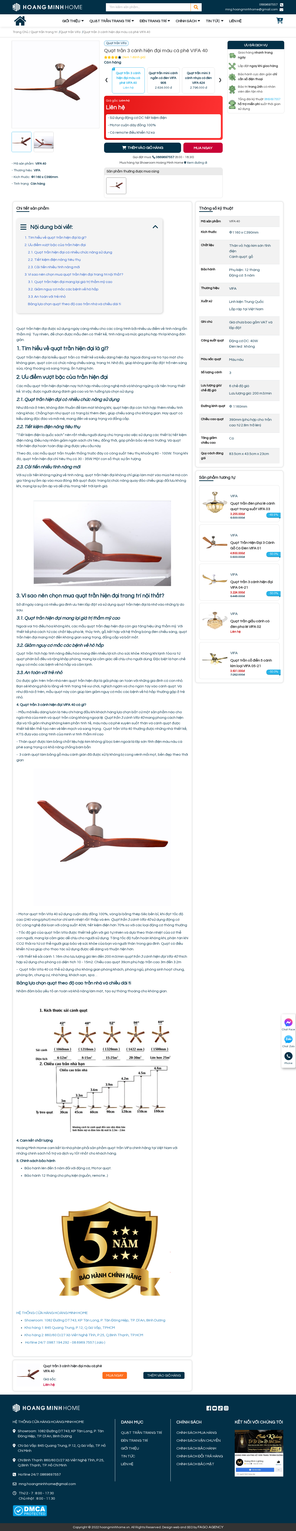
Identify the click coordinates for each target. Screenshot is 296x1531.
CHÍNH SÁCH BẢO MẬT (195, 1464)
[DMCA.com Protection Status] (30, 1510)
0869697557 (268, 4)
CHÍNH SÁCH (186, 21)
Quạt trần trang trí (44, 32)
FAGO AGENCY (210, 1527)
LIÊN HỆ (235, 21)
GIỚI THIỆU (71, 21)
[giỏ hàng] (279, 21)
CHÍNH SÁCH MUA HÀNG (196, 1433)
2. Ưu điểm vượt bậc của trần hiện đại (55, 245)
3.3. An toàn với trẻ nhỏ (47, 296)
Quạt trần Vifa (70, 32)
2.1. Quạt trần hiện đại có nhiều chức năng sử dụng (70, 252)
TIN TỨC (213, 21)
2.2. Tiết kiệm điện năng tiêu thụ (54, 260)
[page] (209, 1408)
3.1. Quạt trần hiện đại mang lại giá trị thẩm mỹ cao (70, 282)
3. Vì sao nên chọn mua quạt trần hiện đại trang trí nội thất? (74, 274)
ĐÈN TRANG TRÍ (153, 21)
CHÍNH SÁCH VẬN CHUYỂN (198, 1440)
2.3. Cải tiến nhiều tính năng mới (54, 267)
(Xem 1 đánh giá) (134, 57)
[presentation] (106, 80)
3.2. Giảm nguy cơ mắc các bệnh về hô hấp (63, 289)
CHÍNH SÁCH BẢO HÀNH (196, 1448)
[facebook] (259, 1453)
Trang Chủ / (22, 32)
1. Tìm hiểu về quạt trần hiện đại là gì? (56, 237)
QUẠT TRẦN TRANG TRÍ (109, 21)
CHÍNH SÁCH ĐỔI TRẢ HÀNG (199, 1456)
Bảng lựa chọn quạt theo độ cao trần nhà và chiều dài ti (74, 304)
